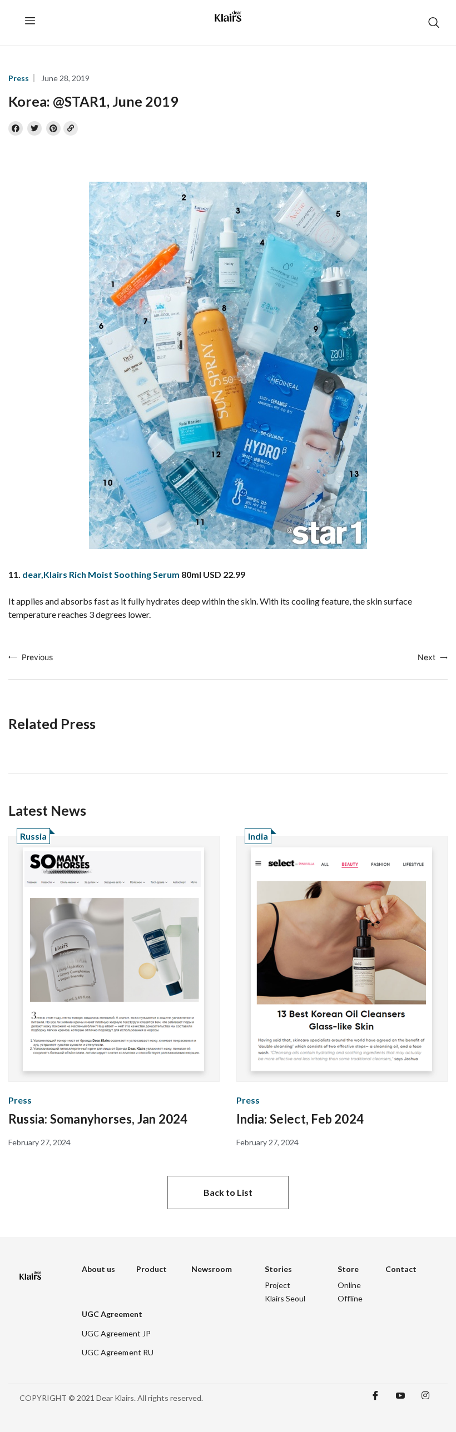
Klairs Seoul (285, 1298)
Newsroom (211, 1269)
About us (98, 1269)
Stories (278, 1269)
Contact (401, 1269)
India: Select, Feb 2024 (300, 1118)
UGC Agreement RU (118, 1352)
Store (348, 1269)
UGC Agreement (112, 1314)
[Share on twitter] (34, 128)
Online (349, 1285)
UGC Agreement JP (116, 1333)
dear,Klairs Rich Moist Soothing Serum (101, 574)
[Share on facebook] (15, 128)
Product (151, 1269)
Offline (350, 1298)
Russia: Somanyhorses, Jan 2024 (98, 1118)
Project (277, 1285)
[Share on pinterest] (53, 128)
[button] (228, 1192)
